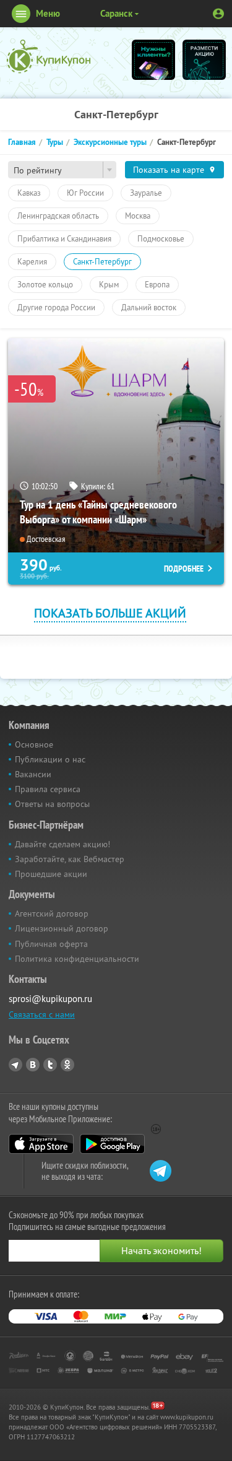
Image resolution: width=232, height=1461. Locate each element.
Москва (137, 215)
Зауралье (146, 193)
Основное (34, 744)
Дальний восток (148, 307)
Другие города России (56, 307)
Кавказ (29, 193)
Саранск (116, 13)
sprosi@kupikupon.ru (50, 999)
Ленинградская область (58, 215)
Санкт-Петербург (102, 261)
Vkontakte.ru (33, 1064)
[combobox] (62, 169)
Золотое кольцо (45, 284)
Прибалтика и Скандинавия (64, 238)
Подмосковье (160, 238)
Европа (157, 284)
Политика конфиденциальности (77, 958)
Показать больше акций (110, 613)
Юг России (85, 193)
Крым (109, 284)
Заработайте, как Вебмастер (69, 859)
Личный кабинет (218, 13)
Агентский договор (51, 913)
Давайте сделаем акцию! (62, 844)
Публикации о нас (50, 759)
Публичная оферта (51, 943)
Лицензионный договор (61, 928)
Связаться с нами (42, 1014)
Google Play (112, 1144)
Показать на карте (168, 169)
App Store (41, 1144)
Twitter (50, 1064)
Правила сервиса (47, 789)
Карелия (32, 261)
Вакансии (33, 774)
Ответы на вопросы (52, 803)
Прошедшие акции (51, 873)
